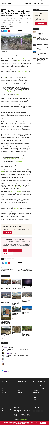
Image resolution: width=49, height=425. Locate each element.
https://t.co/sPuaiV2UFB (18, 158)
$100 (20, 250)
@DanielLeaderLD (7, 90)
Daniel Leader (16, 208)
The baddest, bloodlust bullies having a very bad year (26, 312)
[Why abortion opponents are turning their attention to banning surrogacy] (16, 329)
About (19, 385)
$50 (15, 250)
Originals (34, 3)
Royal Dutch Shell (18, 186)
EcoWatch (7, 28)
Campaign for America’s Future (39, 388)
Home (3, 385)
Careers (19, 388)
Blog (3, 390)
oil (20, 58)
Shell (24, 58)
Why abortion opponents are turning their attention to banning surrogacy (16, 335)
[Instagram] (42, 1)
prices (24, 100)
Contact (19, 394)
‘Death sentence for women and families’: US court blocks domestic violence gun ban (25, 270)
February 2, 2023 (19, 94)
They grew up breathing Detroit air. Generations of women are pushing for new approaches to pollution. (16, 302)
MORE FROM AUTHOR (15, 276)
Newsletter (4, 386)
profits (8, 100)
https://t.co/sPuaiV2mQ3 (25, 90)
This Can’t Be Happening (37, 386)
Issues (26, 3)
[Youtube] (46, 1)
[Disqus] (16, 360)
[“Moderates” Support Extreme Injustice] (34, 32)
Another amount (8, 253)
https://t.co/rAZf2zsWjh (9, 158)
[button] (45, 3)
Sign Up (42, 3)
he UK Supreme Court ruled (15, 191)
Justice (13, 283)
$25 (10, 250)
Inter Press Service (36, 395)
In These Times (36, 399)
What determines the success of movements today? (7, 270)
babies (17, 128)
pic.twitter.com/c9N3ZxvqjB (8, 91)
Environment (3, 9)
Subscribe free (7, 232)
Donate (38, 3)
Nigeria (15, 54)
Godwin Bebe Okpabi (22, 71)
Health (3, 319)
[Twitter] (44, 1)
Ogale (4, 77)
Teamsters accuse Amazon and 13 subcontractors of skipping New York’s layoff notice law (15, 316)
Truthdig (34, 394)
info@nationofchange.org (23, 419)
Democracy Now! (36, 392)
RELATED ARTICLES (5, 276)
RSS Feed (4, 394)
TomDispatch (35, 390)
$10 (5, 250)
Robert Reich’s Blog (37, 385)
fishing (6, 55)
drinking (2, 145)
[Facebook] (40, 1)
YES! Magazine (36, 397)
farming (6, 54)
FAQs (19, 390)
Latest (30, 3)
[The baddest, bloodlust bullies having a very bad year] (27, 308)
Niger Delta (20, 60)
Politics (24, 309)
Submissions (20, 392)
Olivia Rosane (4, 26)
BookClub (4, 392)
